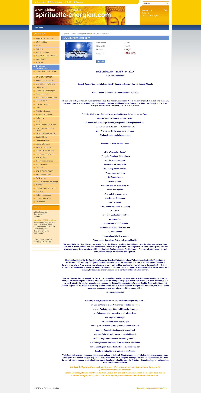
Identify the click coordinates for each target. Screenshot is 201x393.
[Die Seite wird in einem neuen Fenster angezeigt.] (79, 60)
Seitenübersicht (56, 2)
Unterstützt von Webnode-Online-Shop (151, 388)
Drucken (79, 2)
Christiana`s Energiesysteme (80, 33)
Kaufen (101, 61)
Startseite (41, 2)
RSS (69, 2)
